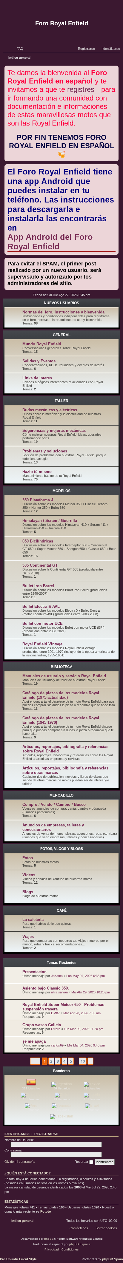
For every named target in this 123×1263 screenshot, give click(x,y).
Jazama (57, 976)
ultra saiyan (59, 992)
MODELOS (61, 491)
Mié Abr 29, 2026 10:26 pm (90, 992)
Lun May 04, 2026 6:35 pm (85, 976)
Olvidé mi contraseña (19, 1161)
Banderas (61, 1071)
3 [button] (58, 1061)
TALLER (61, 401)
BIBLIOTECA (62, 667)
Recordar (82, 1161)
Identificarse (17, 1134)
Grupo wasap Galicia (41, 1025)
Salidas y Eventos (39, 361)
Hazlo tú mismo (37, 471)
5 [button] (71, 1061)
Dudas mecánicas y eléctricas (49, 410)
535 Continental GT (40, 565)
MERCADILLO (61, 795)
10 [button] (83, 1061)
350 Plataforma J (37, 500)
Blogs (27, 892)
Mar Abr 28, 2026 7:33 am (82, 1013)
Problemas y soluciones (44, 451)
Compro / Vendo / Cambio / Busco (54, 804)
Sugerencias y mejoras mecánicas (54, 430)
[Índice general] (61, 9)
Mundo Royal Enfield (41, 344)
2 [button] (51, 1061)
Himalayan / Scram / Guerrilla (49, 520)
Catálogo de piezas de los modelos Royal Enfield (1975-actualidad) (60, 695)
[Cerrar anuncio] (114, 69)
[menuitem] (17, 48)
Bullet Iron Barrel (38, 586)
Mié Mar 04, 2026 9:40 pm (86, 1045)
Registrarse (46, 1134)
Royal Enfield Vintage (42, 644)
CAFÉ (62, 910)
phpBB (49, 1238)
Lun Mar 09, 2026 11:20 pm (83, 1029)
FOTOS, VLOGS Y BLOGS (61, 849)
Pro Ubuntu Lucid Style (18, 1259)
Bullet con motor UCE (42, 623)
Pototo (45, 1211)
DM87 (55, 1013)
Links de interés (37, 378)
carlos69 (57, 1045)
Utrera (55, 1029)
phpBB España (79, 1244)
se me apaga (34, 1041)
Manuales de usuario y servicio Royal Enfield (64, 676)
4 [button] (64, 1061)
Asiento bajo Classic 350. (45, 988)
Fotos (27, 858)
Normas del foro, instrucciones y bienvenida (63, 312)
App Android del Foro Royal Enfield (50, 242)
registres (80, 89)
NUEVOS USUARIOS (61, 303)
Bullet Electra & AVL (41, 606)
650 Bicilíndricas (37, 541)
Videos (28, 875)
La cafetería (33, 919)
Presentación (34, 972)
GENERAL (61, 335)
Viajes (28, 936)
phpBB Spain (112, 1259)
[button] (35, 1061)
